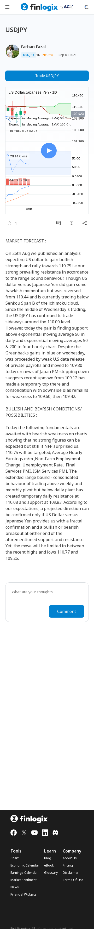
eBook (49, 865)
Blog (47, 858)
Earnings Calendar (24, 873)
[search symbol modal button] (87, 7)
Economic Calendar (24, 865)
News (14, 887)
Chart (14, 858)
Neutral (48, 55)
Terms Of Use (73, 880)
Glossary (51, 873)
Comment (66, 611)
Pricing (68, 865)
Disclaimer (71, 873)
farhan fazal (33, 47)
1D (38, 55)
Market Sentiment (23, 880)
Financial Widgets (23, 894)
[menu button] (7, 7)
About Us (70, 858)
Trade (47, 75)
